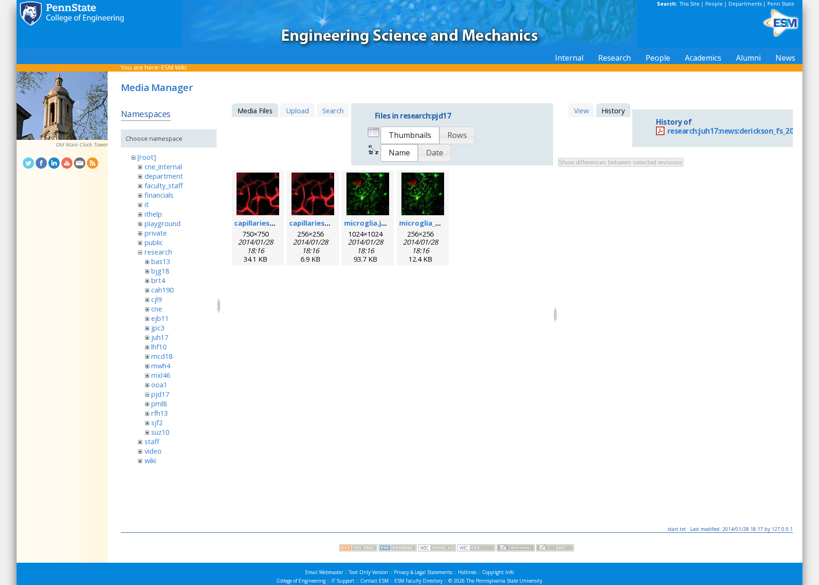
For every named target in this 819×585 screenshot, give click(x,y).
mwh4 (160, 365)
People (714, 3)
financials (159, 195)
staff (152, 441)
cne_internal (163, 166)
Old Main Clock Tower (81, 144)
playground (163, 223)
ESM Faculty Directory (418, 580)
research (158, 251)
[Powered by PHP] (398, 549)
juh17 (159, 337)
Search (333, 110)
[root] (146, 157)
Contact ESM (374, 580)
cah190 (162, 289)
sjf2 (157, 422)
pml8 (159, 403)
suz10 (160, 432)
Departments (745, 3)
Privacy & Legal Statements (423, 572)
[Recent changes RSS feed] (358, 549)
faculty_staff (164, 185)
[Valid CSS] (476, 549)
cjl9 (156, 299)
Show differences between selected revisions (620, 162)
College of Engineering (301, 580)
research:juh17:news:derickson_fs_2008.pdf (741, 131)
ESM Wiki (174, 67)
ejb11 (160, 318)
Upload (297, 110)
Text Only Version (368, 572)
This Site (690, 3)
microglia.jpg (367, 223)
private (156, 233)
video (153, 451)
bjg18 (160, 270)
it (147, 204)
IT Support (343, 580)
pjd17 (160, 394)
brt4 (158, 280)
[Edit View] (555, 549)
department (164, 176)
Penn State (780, 3)
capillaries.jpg (258, 223)
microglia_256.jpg (429, 223)
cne (156, 308)
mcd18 (162, 356)
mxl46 (160, 375)
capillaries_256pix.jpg (325, 223)
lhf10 (158, 346)
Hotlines (467, 572)
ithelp (153, 214)
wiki (150, 460)
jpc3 (157, 327)
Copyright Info (498, 572)
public (154, 242)
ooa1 (159, 384)
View (581, 110)
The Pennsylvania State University (504, 580)
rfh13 (159, 413)
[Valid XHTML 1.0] (437, 549)
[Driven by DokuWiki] (516, 549)
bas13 (160, 261)
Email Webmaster (324, 572)
